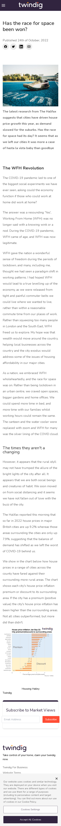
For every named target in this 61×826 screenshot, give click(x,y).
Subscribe (51, 719)
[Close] (57, 778)
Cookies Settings (30, 809)
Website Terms (12, 773)
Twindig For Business (15, 767)
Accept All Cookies (30, 819)
